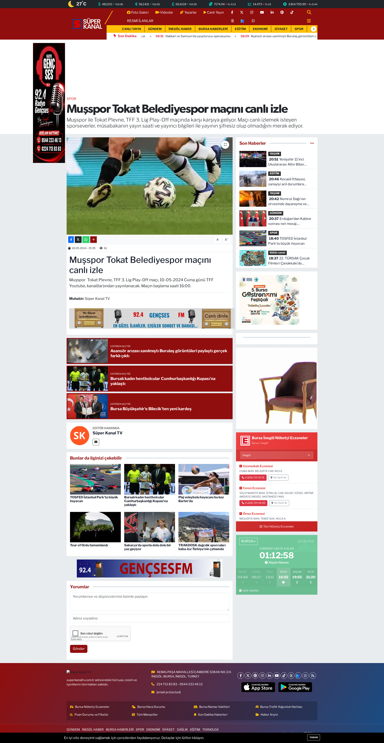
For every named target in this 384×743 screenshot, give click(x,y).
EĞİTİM (240, 29)
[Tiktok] (284, 675)
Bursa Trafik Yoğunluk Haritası (281, 707)
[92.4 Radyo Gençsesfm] (49, 103)
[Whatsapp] (305, 675)
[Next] (298, 675)
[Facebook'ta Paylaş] (71, 239)
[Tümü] (312, 143)
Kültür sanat (277, 252)
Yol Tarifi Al (279, 477)
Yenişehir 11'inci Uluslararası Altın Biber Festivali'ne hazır (286, 162)
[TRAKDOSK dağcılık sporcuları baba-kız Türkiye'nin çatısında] (203, 527)
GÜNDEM (155, 29)
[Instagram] (262, 675)
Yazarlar (190, 12)
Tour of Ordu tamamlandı (89, 545)
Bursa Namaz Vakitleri (214, 707)
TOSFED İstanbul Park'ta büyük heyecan (287, 241)
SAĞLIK (182, 729)
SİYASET (281, 29)
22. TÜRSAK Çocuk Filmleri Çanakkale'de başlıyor (289, 261)
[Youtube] (276, 675)
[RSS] (312, 675)
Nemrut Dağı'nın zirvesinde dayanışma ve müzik (287, 202)
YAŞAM (274, 153)
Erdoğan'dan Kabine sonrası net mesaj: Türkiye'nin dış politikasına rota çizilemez (289, 221)
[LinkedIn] (269, 675)
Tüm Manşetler (147, 714)
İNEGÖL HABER (180, 29)
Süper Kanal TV (108, 433)
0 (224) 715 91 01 (254, 477)
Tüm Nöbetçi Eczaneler (278, 526)
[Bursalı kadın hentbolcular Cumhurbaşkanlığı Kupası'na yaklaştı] (149, 479)
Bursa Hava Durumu (151, 707)
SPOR (299, 29)
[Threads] (291, 675)
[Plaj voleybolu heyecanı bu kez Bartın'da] (203, 479)
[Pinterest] (255, 675)
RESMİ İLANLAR (140, 21)
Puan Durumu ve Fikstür (91, 714)
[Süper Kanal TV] (88, 24)
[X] (248, 675)
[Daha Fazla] (93, 239)
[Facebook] (240, 675)
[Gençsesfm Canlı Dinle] (152, 318)
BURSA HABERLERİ (213, 29)
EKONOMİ (260, 29)
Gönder (79, 649)
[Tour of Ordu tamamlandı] (95, 527)
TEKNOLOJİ (210, 729)
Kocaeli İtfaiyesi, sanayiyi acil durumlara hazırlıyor (287, 182)
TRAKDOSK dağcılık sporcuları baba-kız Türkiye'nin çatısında (202, 547)
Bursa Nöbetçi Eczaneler (92, 707)
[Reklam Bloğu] (276, 388)
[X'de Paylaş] (78, 239)
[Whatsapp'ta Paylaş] (85, 239)
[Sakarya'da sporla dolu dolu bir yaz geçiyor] (149, 527)
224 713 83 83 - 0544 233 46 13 (180, 684)
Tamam (313, 737)
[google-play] (295, 687)
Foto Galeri (140, 12)
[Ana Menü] (307, 21)
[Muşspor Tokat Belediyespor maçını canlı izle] (150, 186)
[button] (313, 29)
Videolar (166, 12)
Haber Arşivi (269, 714)
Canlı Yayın (215, 12)
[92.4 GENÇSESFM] (149, 568)
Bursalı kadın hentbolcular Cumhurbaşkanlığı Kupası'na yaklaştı (146, 501)
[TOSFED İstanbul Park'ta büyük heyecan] (95, 479)
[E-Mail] (96, 442)
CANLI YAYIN (131, 29)
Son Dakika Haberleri (212, 714)
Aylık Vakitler (251, 590)
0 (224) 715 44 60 (255, 503)
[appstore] (258, 687)
